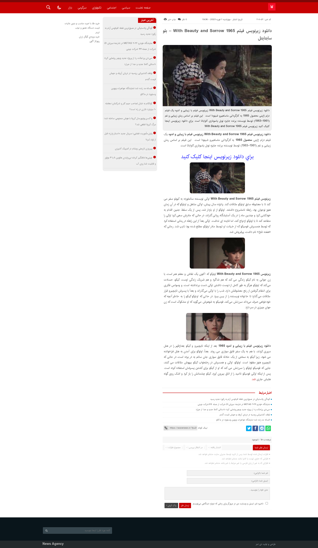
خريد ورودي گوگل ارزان (89, 37)
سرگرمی (82, 7)
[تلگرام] (261, 428)
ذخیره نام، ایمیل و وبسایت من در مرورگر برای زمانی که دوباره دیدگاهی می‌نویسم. (227, 503)
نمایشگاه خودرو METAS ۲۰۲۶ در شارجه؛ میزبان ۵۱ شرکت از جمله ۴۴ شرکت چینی (234, 404)
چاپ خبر (172, 19)
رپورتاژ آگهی (94, 41)
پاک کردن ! (171, 505)
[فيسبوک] (255, 428)
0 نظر (184, 19)
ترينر (98, 32)
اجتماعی (111, 7)
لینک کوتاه (202, 428)
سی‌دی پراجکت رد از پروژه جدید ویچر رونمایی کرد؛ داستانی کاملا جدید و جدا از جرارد (233, 409)
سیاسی (126, 7)
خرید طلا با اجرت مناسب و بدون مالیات (82, 23)
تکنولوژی (96, 7)
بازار (70, 7)
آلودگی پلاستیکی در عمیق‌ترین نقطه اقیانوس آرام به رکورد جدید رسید (240, 399)
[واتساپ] (268, 428)
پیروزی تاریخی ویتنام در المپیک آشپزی (133, 149)
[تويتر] (249, 428)
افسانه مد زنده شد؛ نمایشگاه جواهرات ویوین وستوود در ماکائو (243, 420)
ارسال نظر (185, 505)
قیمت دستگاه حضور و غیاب (87, 28)
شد (254, 379)
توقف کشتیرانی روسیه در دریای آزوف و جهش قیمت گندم (245, 414)
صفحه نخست (143, 7)
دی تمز (259, 544)
